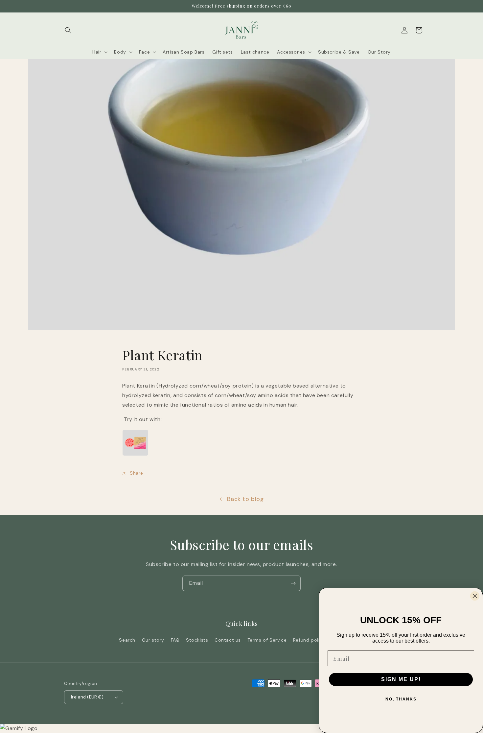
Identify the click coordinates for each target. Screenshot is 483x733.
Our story (153, 640)
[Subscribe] (293, 583)
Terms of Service (267, 640)
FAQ (175, 640)
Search (127, 640)
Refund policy (309, 640)
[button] (68, 30)
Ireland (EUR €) (87, 697)
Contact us (228, 640)
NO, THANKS (401, 699)
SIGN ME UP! (401, 679)
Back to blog (245, 499)
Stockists (197, 640)
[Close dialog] (475, 596)
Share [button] (136, 473)
